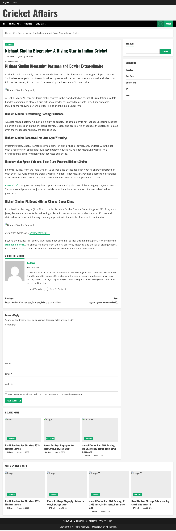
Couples (28, 23)
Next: (103, 300)
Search (130, 43)
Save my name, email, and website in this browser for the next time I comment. (46, 394)
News (128, 95)
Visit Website (36, 289)
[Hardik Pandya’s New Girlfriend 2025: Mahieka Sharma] (23, 430)
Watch (168, 23)
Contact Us (91, 520)
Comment (10, 324)
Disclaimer (79, 520)
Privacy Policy (105, 520)
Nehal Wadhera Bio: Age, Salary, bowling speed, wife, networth (150, 503)
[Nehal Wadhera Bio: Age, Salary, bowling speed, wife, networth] (151, 484)
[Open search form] (155, 23)
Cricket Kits (15, 23)
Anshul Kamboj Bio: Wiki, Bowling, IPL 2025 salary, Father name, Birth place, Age (99, 448)
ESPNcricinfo (12, 185)
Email (8, 373)
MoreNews (97, 526)
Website (9, 384)
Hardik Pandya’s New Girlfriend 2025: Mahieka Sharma (22, 447)
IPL (4, 23)
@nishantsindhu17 (15, 244)
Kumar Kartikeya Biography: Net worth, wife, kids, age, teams (59, 447)
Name (9, 363)
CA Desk (10, 56)
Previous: (33, 300)
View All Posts (56, 289)
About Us (67, 520)
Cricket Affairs (30, 13)
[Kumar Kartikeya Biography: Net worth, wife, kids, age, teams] (62, 430)
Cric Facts (41, 23)
